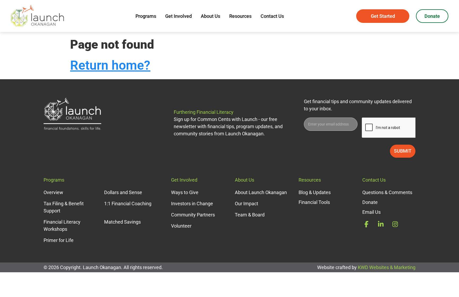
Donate (432, 16)
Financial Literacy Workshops (62, 225)
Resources (240, 16)
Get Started (383, 16)
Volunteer (181, 226)
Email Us (371, 212)
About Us (210, 16)
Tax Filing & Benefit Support (64, 207)
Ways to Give (184, 192)
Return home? (110, 65)
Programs (145, 16)
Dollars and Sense (123, 192)
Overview (53, 192)
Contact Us (272, 16)
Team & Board (250, 214)
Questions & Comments (387, 192)
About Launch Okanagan (261, 192)
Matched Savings (122, 222)
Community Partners (193, 214)
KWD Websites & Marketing (386, 267)
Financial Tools (314, 202)
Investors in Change (192, 203)
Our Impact (246, 203)
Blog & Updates (315, 192)
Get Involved (178, 16)
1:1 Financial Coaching (127, 203)
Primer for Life (59, 240)
